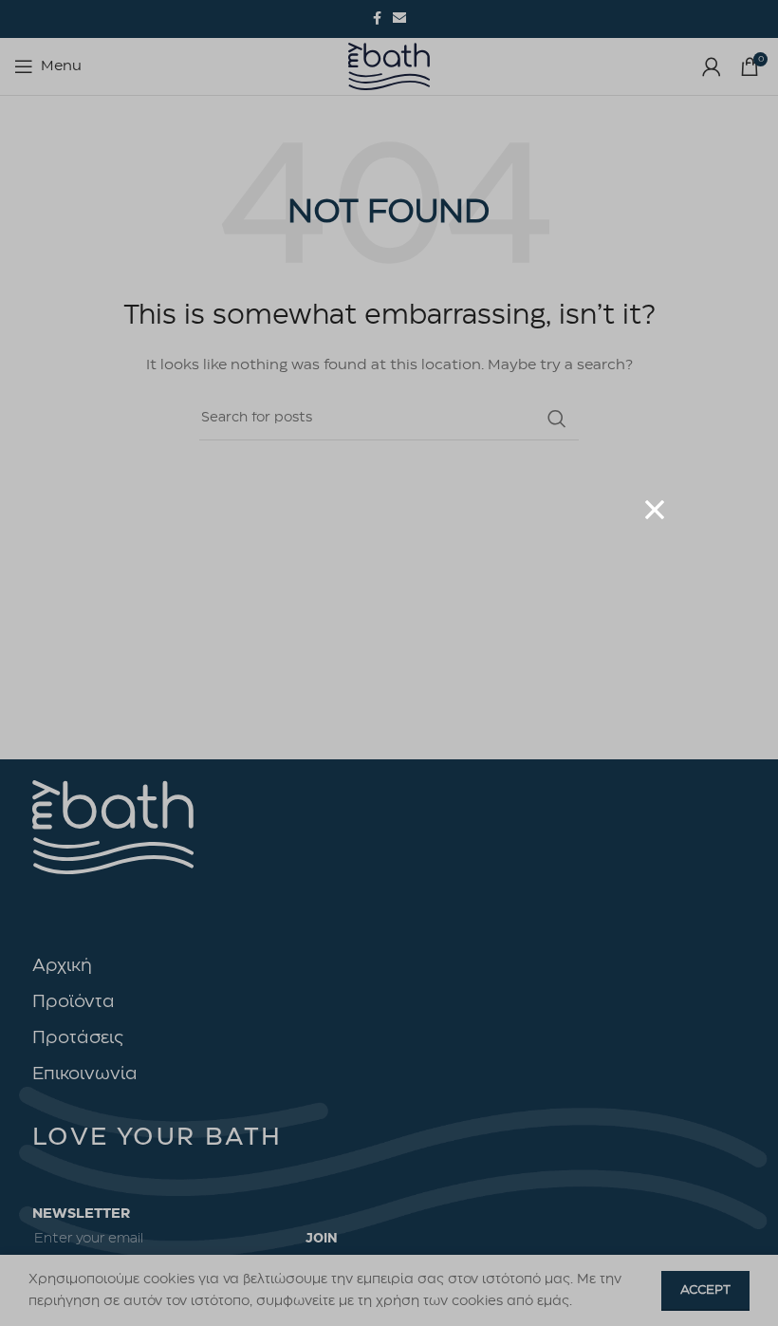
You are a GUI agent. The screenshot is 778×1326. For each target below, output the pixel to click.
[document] (389, 663)
